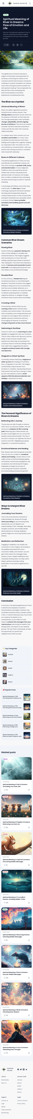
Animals (5, 796)
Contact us (4, 1100)
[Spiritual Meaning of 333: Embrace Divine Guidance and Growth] (27, 735)
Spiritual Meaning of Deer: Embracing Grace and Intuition (12, 716)
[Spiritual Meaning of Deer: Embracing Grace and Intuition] (27, 716)
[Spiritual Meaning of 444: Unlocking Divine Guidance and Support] (27, 697)
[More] (17, 44)
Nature (6, 15)
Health (19, 1086)
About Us (4, 1083)
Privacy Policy (21, 1103)
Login (2, 1103)
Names (19, 1083)
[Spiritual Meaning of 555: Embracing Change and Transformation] (27, 726)
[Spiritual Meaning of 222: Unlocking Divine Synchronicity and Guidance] (27, 706)
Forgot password (6, 1110)
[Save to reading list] (13, 44)
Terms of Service (22, 1100)
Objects (5, 759)
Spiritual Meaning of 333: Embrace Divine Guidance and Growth (12, 735)
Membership (5, 1080)
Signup (3, 1107)
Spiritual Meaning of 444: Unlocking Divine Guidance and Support (12, 697)
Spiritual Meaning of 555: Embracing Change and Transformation (10, 726)
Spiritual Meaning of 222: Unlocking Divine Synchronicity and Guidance (12, 706)
